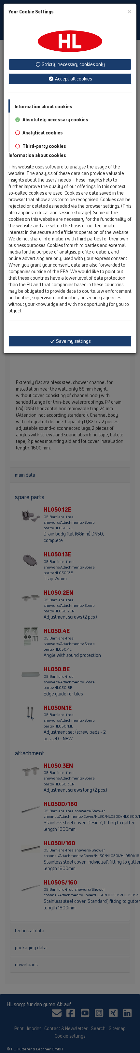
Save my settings (73, 341)
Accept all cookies (73, 79)
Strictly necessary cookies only (73, 64)
